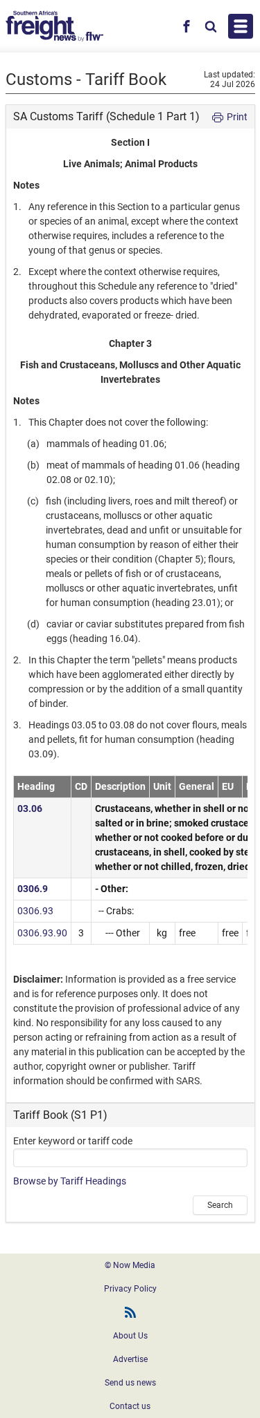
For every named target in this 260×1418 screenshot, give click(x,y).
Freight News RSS (130, 1312)
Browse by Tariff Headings (69, 1181)
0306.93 (35, 910)
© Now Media (130, 1265)
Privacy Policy (130, 1289)
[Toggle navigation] (240, 26)
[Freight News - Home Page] (54, 26)
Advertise (130, 1359)
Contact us (130, 1406)
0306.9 (32, 888)
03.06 (29, 808)
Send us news (130, 1383)
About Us (130, 1336)
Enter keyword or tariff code (72, 1140)
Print (236, 116)
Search (220, 1205)
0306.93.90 (42, 932)
